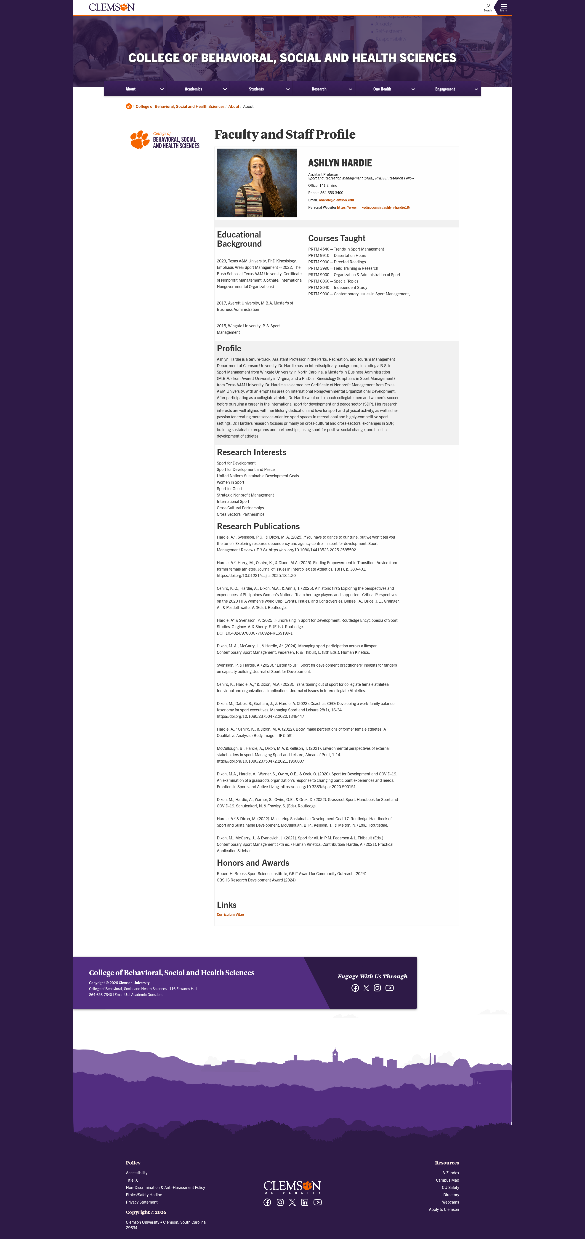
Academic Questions (147, 994)
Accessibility (136, 1172)
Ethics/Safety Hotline (144, 1194)
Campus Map (447, 1180)
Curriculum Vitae (230, 914)
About (131, 88)
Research (319, 88)
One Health (382, 88)
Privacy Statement (142, 1201)
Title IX (132, 1180)
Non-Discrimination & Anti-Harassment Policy (165, 1187)
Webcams (450, 1201)
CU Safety (450, 1187)
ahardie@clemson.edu (336, 200)
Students (256, 88)
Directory (451, 1194)
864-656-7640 (100, 994)
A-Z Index (450, 1172)
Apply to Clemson (444, 1209)
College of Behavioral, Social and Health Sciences (180, 106)
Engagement (445, 88)
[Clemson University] (112, 11)
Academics (193, 88)
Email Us (121, 994)
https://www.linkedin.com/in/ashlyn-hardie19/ (373, 207)
